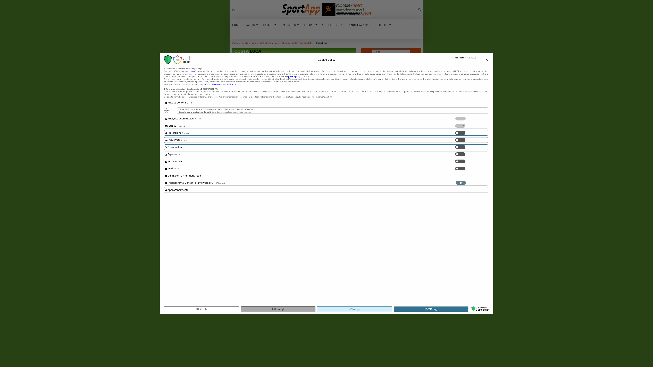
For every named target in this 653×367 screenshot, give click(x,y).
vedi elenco (190, 71)
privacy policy (294, 76)
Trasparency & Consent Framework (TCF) (220, 84)
